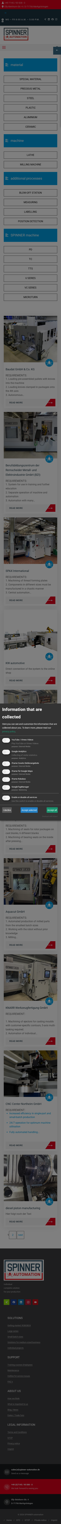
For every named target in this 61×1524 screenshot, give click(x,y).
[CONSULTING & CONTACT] (57, 51)
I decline (7, 810)
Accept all (52, 810)
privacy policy (8, 731)
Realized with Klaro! (50, 816)
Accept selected (29, 810)
